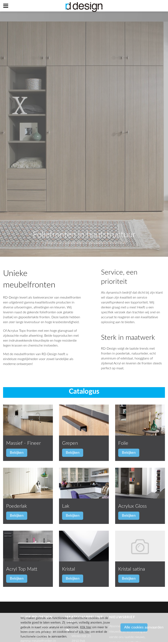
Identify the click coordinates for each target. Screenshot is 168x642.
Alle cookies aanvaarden (136, 627)
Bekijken (17, 453)
